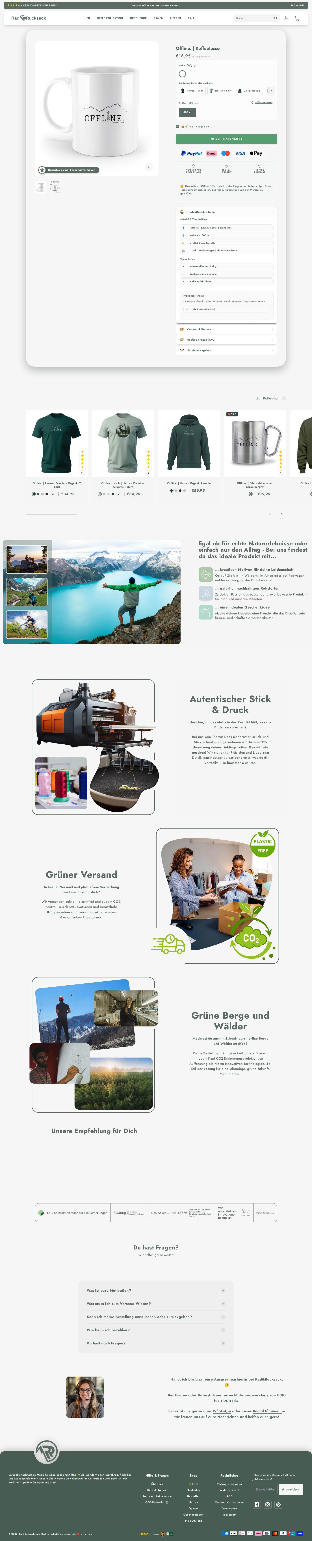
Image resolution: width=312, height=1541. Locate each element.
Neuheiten (193, 1490)
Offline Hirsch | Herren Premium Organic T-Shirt (122, 485)
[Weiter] (271, 91)
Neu (87, 18)
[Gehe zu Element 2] (55, 187)
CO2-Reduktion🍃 (157, 1502)
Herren (175, 18)
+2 (53, 494)
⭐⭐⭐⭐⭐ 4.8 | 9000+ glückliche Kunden (32, 5)
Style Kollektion (110, 18)
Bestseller (193, 1496)
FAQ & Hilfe (298, 5)
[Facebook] (257, 1505)
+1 (119, 494)
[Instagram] (268, 1505)
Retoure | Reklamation (157, 1496)
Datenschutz (229, 1508)
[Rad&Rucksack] (46, 1451)
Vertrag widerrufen (229, 1484)
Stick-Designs (193, 1521)
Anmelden (290, 1489)
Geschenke (138, 18)
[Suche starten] (275, 18)
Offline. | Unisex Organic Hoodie (189, 483)
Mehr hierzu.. (230, 1074)
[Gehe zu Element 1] (40, 187)
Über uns (157, 1484)
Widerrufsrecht (229, 1490)
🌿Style (193, 1484)
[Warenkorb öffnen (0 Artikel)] (296, 18)
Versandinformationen (229, 1502)
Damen (158, 18)
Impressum (229, 1515)
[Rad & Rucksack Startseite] (29, 18)
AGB (229, 1496)
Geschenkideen (193, 1515)
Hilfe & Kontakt (157, 1490)
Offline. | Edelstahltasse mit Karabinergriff (255, 485)
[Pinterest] (278, 1505)
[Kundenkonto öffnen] (286, 18)
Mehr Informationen (265, 1213)
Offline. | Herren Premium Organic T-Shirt (56, 485)
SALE (191, 18)
